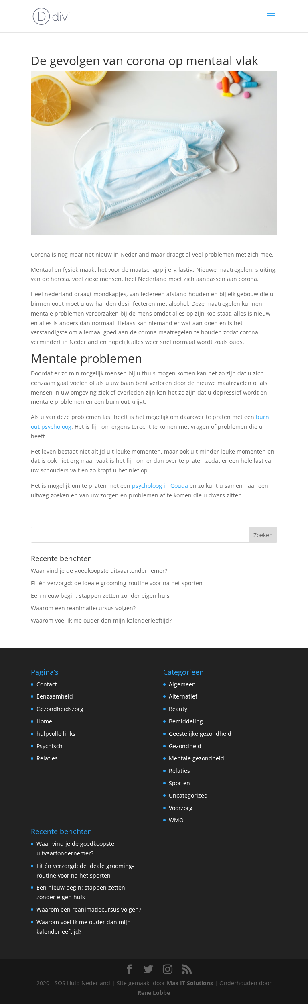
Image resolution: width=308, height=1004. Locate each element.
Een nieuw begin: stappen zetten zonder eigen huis (100, 595)
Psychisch (49, 746)
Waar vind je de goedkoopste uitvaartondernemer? (99, 570)
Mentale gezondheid (196, 758)
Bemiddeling (186, 721)
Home (44, 721)
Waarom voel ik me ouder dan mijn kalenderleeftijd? (101, 620)
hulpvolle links (55, 733)
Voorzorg (180, 808)
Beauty (178, 709)
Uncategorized (188, 795)
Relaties (47, 758)
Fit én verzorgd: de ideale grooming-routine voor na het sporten (117, 583)
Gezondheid (185, 746)
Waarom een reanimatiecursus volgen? (83, 608)
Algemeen (182, 684)
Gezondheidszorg (59, 709)
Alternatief (183, 696)
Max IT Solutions (190, 983)
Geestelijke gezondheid (200, 733)
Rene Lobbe (154, 992)
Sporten (179, 783)
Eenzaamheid (54, 696)
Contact (46, 684)
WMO (176, 820)
